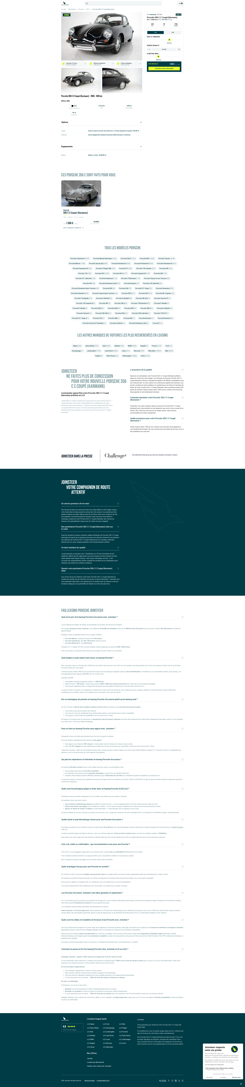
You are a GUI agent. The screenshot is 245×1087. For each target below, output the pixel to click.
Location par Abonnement (95, 1062)
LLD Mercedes (108, 1047)
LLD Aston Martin (93, 1028)
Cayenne (180, 827)
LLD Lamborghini (108, 1032)
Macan (174, 827)
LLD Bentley (91, 1035)
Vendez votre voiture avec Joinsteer (99, 1066)
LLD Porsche (123, 1032)
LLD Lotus (106, 1039)
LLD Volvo (122, 1043)
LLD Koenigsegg (108, 1028)
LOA (173, 32)
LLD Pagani (123, 1028)
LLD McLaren (107, 1043)
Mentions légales (90, 1080)
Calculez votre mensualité (164, 68)
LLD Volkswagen (124, 1039)
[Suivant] (98, 194)
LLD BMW (90, 1039)
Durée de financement (153, 37)
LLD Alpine (90, 1024)
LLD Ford (106, 1024)
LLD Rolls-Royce (124, 1035)
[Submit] (87, 3)
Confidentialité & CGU (103, 1080)
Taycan (77, 852)
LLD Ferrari (90, 1047)
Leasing (89, 1058)
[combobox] (123, 3)
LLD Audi (90, 1032)
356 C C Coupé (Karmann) (75, 212)
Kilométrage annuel (153, 53)
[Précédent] (64, 194)
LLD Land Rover (108, 1035)
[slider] (169, 39)
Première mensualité (153, 45)
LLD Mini (122, 1024)
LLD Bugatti (91, 1043)
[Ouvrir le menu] (180, 3)
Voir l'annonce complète (72, 228)
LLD (155, 32)
